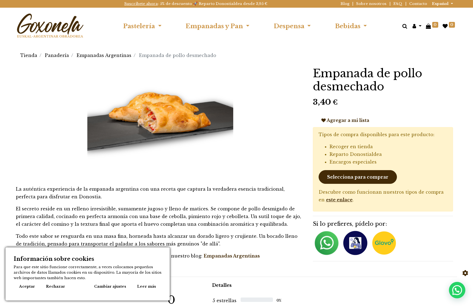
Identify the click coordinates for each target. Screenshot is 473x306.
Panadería (57, 55)
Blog (345, 3)
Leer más (146, 286)
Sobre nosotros (371, 3)
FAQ (397, 3)
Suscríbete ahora (141, 3)
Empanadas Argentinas (104, 55)
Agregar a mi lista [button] (347, 120)
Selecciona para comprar (357, 177)
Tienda (28, 55)
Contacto (418, 3)
